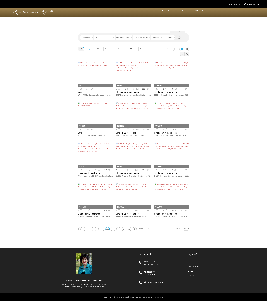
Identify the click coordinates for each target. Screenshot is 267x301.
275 (113, 229)
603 (124, 229)
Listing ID (88, 49)
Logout (190, 271)
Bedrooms (109, 49)
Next (135, 229)
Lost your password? (195, 266)
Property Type (145, 49)
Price (98, 49)
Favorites (191, 275)
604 (129, 229)
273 (102, 229)
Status (169, 49)
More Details (95, 74)
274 (107, 229)
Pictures (121, 49)
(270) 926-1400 (254, 4)
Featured (159, 49)
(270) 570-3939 (237, 4)
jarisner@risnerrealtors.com (153, 282)
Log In (190, 262)
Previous (80, 229)
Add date (132, 49)
